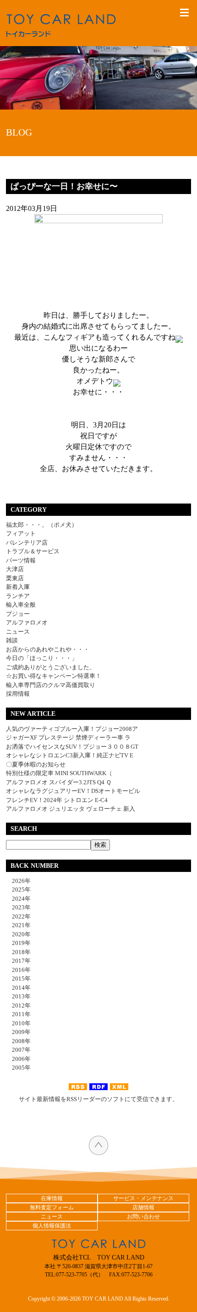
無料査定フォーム (52, 1207)
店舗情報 (143, 1207)
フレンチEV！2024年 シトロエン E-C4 (57, 800)
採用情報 (18, 693)
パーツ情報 (21, 560)
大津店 (15, 569)
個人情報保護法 (52, 1226)
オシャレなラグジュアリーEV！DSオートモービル (73, 790)
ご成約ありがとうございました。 (50, 667)
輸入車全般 (21, 604)
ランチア (18, 596)
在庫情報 (52, 1198)
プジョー (18, 613)
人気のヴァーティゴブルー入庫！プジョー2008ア (72, 728)
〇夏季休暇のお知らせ (36, 764)
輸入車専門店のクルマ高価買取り (50, 685)
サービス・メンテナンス (143, 1198)
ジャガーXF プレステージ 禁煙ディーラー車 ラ (68, 737)
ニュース (18, 631)
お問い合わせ (143, 1216)
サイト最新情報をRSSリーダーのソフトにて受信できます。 (98, 1099)
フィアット (21, 533)
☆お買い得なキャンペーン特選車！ (53, 675)
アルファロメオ (27, 622)
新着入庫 (18, 586)
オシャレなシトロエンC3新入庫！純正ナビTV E (69, 755)
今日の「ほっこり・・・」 (41, 658)
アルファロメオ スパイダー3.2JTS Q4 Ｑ (58, 782)
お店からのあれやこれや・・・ (47, 649)
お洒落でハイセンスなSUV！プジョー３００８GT (72, 746)
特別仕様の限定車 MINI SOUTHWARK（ (59, 773)
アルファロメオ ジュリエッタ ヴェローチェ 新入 (70, 808)
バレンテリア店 (27, 542)
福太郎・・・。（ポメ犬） (41, 524)
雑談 (12, 640)
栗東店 (15, 578)
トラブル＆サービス (33, 551)
